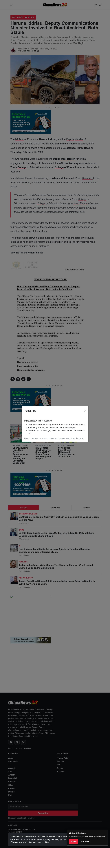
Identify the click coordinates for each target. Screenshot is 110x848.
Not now (85, 841)
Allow (73, 841)
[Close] (85, 410)
